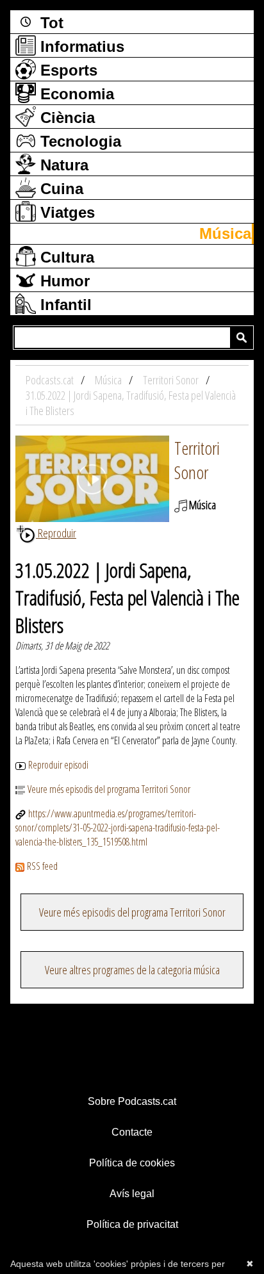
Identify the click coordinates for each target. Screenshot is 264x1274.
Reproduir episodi (58, 765)
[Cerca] (242, 337)
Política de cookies (132, 1162)
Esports (66, 70)
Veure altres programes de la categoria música (132, 969)
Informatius (80, 46)
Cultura (65, 257)
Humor (63, 281)
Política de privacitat (132, 1224)
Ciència (65, 117)
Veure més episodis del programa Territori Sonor (109, 789)
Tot (49, 22)
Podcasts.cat (51, 380)
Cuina (59, 188)
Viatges (65, 212)
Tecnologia (78, 141)
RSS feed (42, 866)
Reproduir (56, 533)
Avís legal (132, 1193)
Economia (75, 93)
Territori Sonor (197, 460)
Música (225, 233)
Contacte (132, 1132)
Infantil (64, 304)
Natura (62, 165)
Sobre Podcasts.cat (132, 1101)
